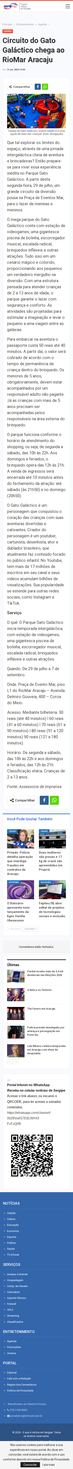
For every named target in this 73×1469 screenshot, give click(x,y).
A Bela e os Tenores (39, 989)
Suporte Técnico (16, 1297)
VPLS (10, 1309)
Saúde (11, 1248)
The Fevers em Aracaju (41, 1008)
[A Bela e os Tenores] (16, 994)
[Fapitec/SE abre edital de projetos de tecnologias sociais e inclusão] (52, 889)
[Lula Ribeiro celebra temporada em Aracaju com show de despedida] (16, 1050)
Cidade (12, 831)
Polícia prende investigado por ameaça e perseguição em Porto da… (45, 1031)
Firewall (11, 1303)
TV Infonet (13, 1254)
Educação (46, 882)
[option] (36, 1014)
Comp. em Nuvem (17, 1286)
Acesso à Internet (17, 1274)
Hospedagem (15, 1280)
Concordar (30, 1464)
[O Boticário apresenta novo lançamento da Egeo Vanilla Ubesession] (20, 889)
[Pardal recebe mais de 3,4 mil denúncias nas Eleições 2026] (16, 976)
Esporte (11, 1236)
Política (11, 1242)
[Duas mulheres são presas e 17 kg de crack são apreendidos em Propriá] (52, 838)
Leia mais (49, 1464)
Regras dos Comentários (21, 1384)
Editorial (12, 1372)
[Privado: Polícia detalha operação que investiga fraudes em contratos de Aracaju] (20, 838)
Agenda (8, 31)
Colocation (13, 1292)
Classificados (15, 1321)
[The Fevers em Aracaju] (16, 1013)
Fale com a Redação (19, 1378)
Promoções (14, 1347)
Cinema (11, 1353)
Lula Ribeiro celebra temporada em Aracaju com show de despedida (46, 1049)
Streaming (13, 1315)
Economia (14, 882)
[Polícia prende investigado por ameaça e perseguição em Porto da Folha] (16, 1032)
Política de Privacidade (20, 1390)
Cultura (11, 1219)
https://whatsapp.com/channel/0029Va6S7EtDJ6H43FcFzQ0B (28, 1118)
